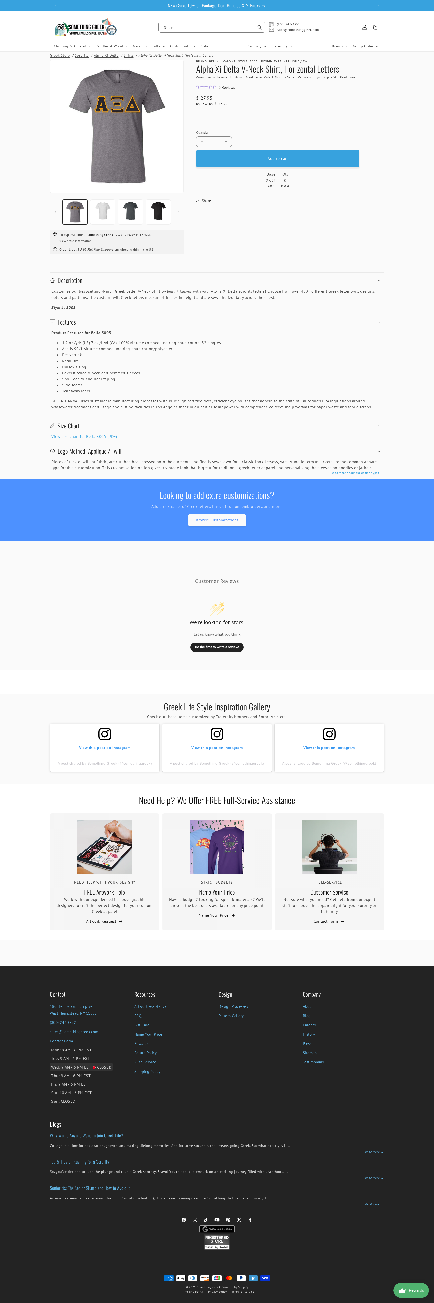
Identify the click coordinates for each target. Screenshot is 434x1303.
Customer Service (329, 891)
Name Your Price (217, 891)
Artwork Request (101, 921)
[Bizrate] (427, 1300)
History (309, 1034)
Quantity (202, 132)
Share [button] (206, 200)
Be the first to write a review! (217, 647)
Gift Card (142, 1025)
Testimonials (313, 1062)
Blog (307, 1015)
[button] (72, 46)
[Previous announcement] (55, 5)
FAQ (138, 1015)
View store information (75, 241)
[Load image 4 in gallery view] (158, 212)
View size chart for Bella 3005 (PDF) (84, 436)
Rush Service (145, 1062)
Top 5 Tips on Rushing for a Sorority (79, 1161)
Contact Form (326, 921)
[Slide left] (55, 211)
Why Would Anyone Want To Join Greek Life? (86, 1135)
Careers (309, 1025)
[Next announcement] (378, 5)
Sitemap (310, 1052)
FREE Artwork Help (104, 891)
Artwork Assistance (150, 1006)
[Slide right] (178, 211)
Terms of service (243, 1291)
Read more (347, 77)
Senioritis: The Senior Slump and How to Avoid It (90, 1187)
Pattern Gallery (231, 1015)
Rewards (141, 1043)
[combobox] (212, 27)
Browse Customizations (217, 520)
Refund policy (194, 1291)
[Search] (259, 27)
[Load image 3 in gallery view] (130, 212)
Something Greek (209, 1287)
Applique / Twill (298, 61)
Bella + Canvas (222, 61)
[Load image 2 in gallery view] (103, 212)
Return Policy (145, 1052)
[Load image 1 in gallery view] (75, 212)
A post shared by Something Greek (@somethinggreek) (105, 763)
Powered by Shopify (235, 1287)
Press (307, 1043)
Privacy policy (217, 1291)
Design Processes (233, 1006)
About (308, 1006)
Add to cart (278, 158)
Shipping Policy (147, 1071)
